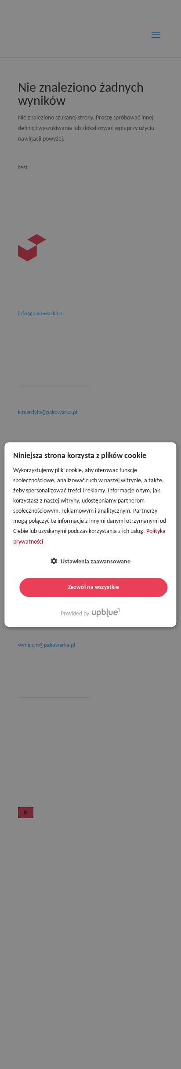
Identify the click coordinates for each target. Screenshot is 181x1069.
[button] (90, 561)
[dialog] (90, 534)
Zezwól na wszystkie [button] (93, 587)
